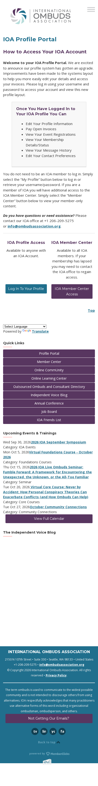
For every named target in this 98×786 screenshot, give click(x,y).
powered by (37, 753)
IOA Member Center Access (72, 291)
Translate (40, 331)
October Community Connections (58, 507)
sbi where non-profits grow (53, 762)
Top (91, 310)
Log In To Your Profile (26, 289)
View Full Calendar (49, 518)
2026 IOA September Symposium (58, 442)
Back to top (47, 742)
